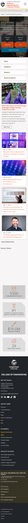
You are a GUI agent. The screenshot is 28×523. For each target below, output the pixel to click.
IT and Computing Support (8, 465)
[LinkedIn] (5, 397)
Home (2, 14)
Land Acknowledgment (5, 511)
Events (2, 412)
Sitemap (2, 518)
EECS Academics (5, 489)
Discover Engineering (6, 437)
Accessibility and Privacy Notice (7, 509)
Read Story (7, 127)
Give (20, 44)
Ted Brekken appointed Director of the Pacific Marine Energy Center (13, 236)
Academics (5, 10)
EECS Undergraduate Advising (8, 497)
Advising (3, 443)
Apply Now (7, 44)
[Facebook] (15, 397)
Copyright (3, 516)
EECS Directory (4, 486)
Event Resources (5, 457)
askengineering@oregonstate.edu (9, 393)
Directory (3, 407)
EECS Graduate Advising (7, 499)
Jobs (2, 423)
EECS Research (4, 492)
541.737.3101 (4, 391)
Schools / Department (6, 417)
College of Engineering (13, 1)
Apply (2, 435)
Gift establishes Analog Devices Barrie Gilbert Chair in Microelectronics (12, 182)
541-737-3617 (4, 479)
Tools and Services (5, 410)
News (2, 415)
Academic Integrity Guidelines (8, 462)
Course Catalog (5, 445)
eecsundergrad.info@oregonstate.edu (9, 481)
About (1, 10)
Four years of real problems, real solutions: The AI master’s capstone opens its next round (13, 209)
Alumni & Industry (15, 10)
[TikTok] (11, 397)
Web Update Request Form (7, 454)
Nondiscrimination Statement (6, 513)
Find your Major (7, 38)
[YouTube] (8, 397)
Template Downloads (6, 460)
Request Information (14, 50)
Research (9, 10)
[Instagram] (2, 397)
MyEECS (21, 10)
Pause (21, 56)
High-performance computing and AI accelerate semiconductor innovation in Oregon (14, 154)
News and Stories (20, 38)
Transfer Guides (5, 440)
